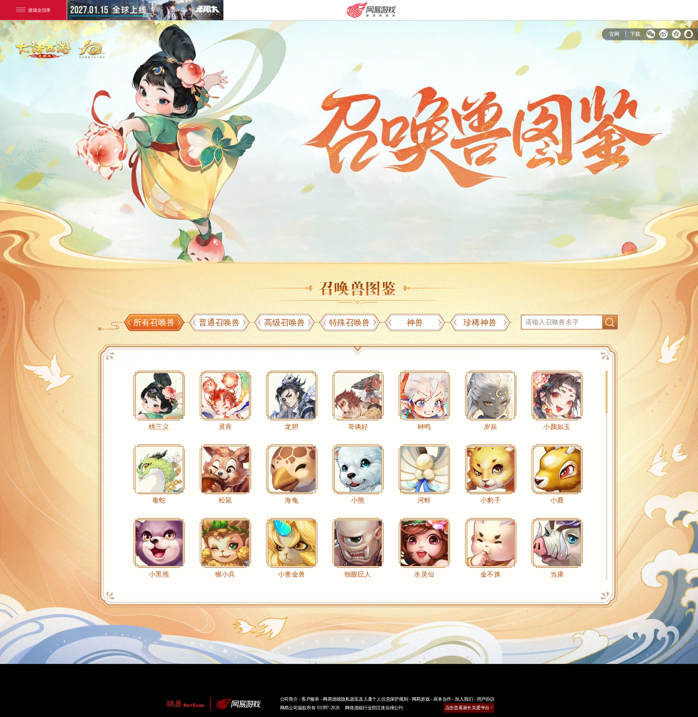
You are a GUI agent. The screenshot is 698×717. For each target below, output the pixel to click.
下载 (635, 34)
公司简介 (289, 699)
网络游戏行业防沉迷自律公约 (374, 707)
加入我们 (464, 699)
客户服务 (310, 699)
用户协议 (486, 699)
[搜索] (609, 322)
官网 (614, 34)
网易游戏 (421, 699)
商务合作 (442, 699)
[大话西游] (63, 46)
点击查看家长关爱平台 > (469, 707)
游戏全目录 (39, 10)
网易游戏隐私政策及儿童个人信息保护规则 (365, 699)
